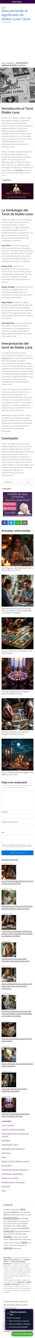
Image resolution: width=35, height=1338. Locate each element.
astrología (7, 1212)
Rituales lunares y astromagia (13, 1182)
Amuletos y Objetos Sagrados (13, 1129)
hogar (5, 1221)
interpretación (12, 1221)
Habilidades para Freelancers (13, 1149)
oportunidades (13, 1228)
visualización (17, 1248)
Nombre (5, 812)
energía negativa (20, 1214)
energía (12, 1214)
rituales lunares (26, 1239)
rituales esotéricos (15, 1239)
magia (18, 1225)
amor (23, 1209)
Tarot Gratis (16, 2)
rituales (8, 1236)
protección (9, 1230)
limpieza (19, 1223)
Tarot (4, 8)
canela (21, 1212)
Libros (4, 1157)
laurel (5, 1223)
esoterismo (6, 358)
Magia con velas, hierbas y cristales (15, 1161)
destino (7, 1214)
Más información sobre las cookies (16, 1305)
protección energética (22, 1231)
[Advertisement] (17, 41)
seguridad (17, 1242)
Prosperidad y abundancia (12, 1174)
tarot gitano (12, 1245)
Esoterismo (10, 63)
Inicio (3, 63)
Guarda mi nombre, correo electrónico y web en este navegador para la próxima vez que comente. (17, 845)
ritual (24, 1233)
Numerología (7, 1165)
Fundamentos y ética (10, 1144)
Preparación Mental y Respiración (15, 1169)
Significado (6, 1186)
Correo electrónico (10, 822)
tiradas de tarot (21, 1245)
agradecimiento (15, 1209)
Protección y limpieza (10, 1178)
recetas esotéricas (9, 1233)
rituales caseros (16, 1236)
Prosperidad (23, 1228)
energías (28, 1214)
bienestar (15, 1212)
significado (19, 170)
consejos (27, 1212)
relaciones (18, 1233)
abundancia (7, 1209)
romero (6, 1242)
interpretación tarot (23, 1221)
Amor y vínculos (8, 1125)
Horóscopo (6, 1153)
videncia (8, 1247)
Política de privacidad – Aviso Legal (16, 1301)
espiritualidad (24, 1218)
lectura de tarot (11, 1223)
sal (13, 1242)
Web (3, 832)
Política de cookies (10, 1308)
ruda (10, 1242)
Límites (14, 1225)
